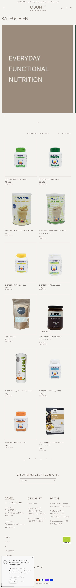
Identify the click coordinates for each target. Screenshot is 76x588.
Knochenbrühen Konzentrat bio (50, 336)
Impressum (9, 555)
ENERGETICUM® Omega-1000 (50, 391)
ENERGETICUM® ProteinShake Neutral (53, 230)
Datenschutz (9, 551)
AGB (6, 546)
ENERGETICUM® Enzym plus (15, 285)
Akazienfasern (10, 336)
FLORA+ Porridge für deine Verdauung (19, 391)
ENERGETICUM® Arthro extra (15, 442)
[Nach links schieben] (34, 123)
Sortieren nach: (32, 133)
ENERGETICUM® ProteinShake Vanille (19, 230)
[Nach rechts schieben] (42, 123)
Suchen (8, 542)
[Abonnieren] (54, 480)
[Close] (32, 557)
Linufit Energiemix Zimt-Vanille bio (51, 442)
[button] (4, 8)
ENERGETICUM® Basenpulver (50, 285)
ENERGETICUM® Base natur (49, 179)
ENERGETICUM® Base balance (16, 179)
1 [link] (24, 459)
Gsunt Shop (34, 583)
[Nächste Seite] (51, 459)
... (2, 116)
